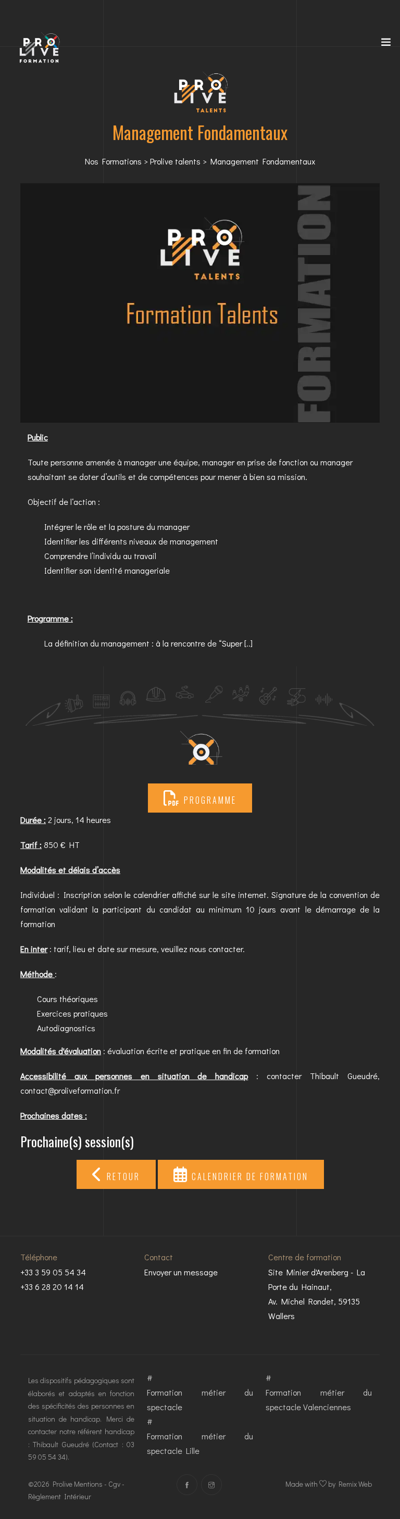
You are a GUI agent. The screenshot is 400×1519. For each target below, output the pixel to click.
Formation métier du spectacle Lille (200, 1443)
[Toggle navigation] (386, 44)
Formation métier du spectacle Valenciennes (319, 1399)
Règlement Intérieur (59, 1496)
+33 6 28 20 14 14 (52, 1286)
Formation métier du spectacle (200, 1399)
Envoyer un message (181, 1272)
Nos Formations (113, 161)
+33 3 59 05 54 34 (53, 1272)
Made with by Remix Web (328, 1484)
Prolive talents (175, 161)
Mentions (88, 1484)
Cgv (114, 1484)
